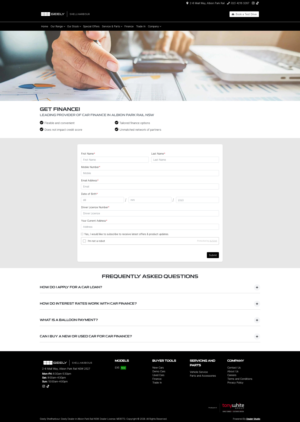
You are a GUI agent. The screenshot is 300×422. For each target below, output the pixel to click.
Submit (213, 255)
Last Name (158, 153)
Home (44, 26)
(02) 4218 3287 (240, 3)
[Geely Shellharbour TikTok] (48, 386)
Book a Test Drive (246, 14)
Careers (231, 375)
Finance (129, 26)
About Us (232, 371)
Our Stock (73, 26)
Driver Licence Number (95, 207)
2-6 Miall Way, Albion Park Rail (207, 3)
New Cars (158, 367)
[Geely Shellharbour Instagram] (254, 3)
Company (153, 26)
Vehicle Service (199, 371)
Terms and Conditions (239, 378)
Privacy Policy (235, 382)
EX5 (117, 367)
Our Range (57, 26)
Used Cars (158, 375)
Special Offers (91, 26)
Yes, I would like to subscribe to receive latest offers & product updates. (126, 234)
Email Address (90, 180)
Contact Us (234, 367)
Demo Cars (158, 371)
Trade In (140, 26)
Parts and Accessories (203, 375)
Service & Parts (111, 26)
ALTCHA (213, 241)
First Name (88, 153)
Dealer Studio (253, 419)
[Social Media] (258, 3)
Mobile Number (90, 167)
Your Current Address (94, 220)
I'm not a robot (96, 241)
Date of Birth (89, 193)
